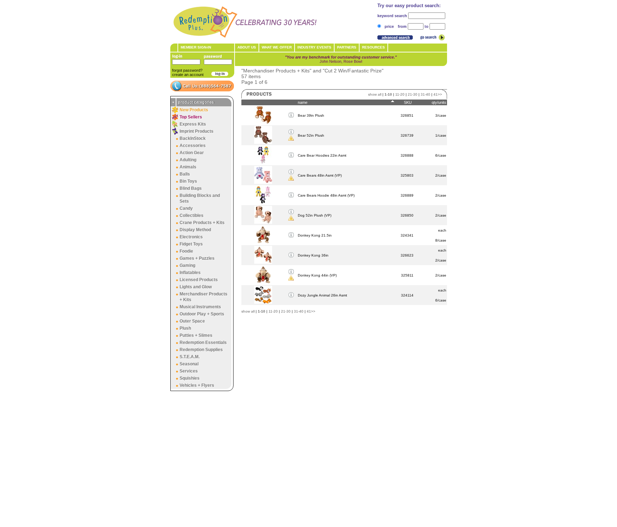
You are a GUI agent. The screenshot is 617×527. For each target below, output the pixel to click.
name (302, 102)
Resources (373, 47)
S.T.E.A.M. (190, 356)
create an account (188, 74)
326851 (407, 115)
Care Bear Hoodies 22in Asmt (322, 155)
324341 (407, 235)
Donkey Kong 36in (313, 255)
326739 (407, 135)
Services (189, 371)
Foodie (186, 251)
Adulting (188, 159)
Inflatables (190, 272)
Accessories (193, 145)
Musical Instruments (200, 306)
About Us (246, 47)
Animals (188, 166)
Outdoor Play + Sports (202, 313)
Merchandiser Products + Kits (203, 297)
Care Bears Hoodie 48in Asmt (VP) (326, 195)
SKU (408, 102)
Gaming (187, 265)
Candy (186, 208)
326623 (407, 255)
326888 (407, 155)
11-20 (400, 94)
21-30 (412, 94)
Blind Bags (191, 188)
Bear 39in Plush (311, 115)
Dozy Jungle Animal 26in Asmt (322, 295)
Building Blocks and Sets (200, 198)
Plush (185, 328)
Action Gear (192, 152)
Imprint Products (197, 131)
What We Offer (277, 47)
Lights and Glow (196, 286)
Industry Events (314, 47)
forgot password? (187, 70)
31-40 (425, 94)
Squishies (190, 378)
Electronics (191, 236)
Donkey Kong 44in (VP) (317, 275)
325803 (407, 175)
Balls (185, 174)
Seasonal (189, 363)
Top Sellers (191, 117)
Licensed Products (199, 279)
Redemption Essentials (203, 342)
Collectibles (192, 215)
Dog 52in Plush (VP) (314, 215)
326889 (407, 195)
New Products (194, 109)
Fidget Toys (191, 244)
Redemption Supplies (201, 349)
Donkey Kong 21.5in (315, 235)
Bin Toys (188, 181)
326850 (407, 215)
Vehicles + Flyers (197, 385)
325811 (407, 275)
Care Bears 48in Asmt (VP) (320, 175)
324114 (407, 295)
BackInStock (193, 138)
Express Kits (193, 124)
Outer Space (192, 321)
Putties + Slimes (196, 335)
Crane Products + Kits (202, 222)
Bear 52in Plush (311, 135)
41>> (437, 94)
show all (374, 94)
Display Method (195, 229)
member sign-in (196, 47)
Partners (346, 47)
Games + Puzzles (197, 258)
